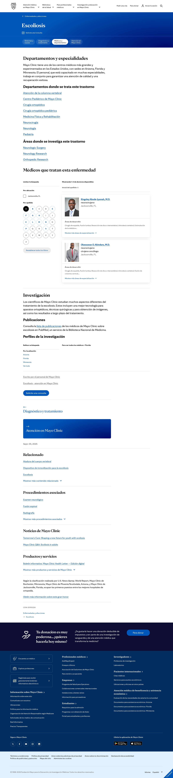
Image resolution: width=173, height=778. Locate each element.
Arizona (26, 354)
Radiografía (28, 512)
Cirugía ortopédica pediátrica (40, 110)
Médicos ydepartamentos (60, 42)
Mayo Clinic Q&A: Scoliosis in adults (40, 544)
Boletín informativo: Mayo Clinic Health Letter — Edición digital (53, 563)
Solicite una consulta (36, 393)
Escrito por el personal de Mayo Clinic (41, 376)
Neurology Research (35, 153)
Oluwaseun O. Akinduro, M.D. (95, 244)
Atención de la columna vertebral (42, 93)
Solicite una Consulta (34, 33)
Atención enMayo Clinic (76, 42)
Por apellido (28, 203)
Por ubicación (28, 190)
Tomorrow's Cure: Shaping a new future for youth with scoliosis (54, 538)
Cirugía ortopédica (34, 104)
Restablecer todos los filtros (37, 250)
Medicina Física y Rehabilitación (41, 116)
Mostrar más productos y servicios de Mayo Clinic (47, 569)
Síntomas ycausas (29, 42)
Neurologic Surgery (34, 147)
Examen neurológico (33, 499)
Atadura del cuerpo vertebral (37, 461)
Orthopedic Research (35, 159)
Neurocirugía (30, 122)
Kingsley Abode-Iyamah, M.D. (95, 199)
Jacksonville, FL (34, 196)
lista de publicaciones (49, 326)
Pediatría (28, 134)
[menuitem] (29, 42)
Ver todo (26, 366)
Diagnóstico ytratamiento (43, 42)
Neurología (29, 128)
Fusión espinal (30, 506)
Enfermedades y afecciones (35, 16)
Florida (26, 358)
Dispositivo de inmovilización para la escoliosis (45, 467)
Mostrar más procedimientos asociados (42, 519)
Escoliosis (33, 25)
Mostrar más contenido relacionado (40, 480)
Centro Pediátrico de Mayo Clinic (42, 99)
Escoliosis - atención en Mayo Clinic (40, 383)
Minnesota (27, 362)
